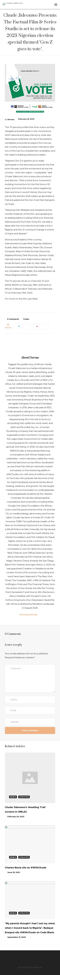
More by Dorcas (28, 614)
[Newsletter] (43, 958)
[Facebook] (16, 958)
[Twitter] (20, 958)
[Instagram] (25, 958)
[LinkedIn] (29, 958)
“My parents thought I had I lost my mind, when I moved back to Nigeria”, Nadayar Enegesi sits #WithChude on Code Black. (30, 928)
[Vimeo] (38, 958)
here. (35, 298)
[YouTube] (34, 958)
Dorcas (11, 119)
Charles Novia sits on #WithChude (25, 867)
